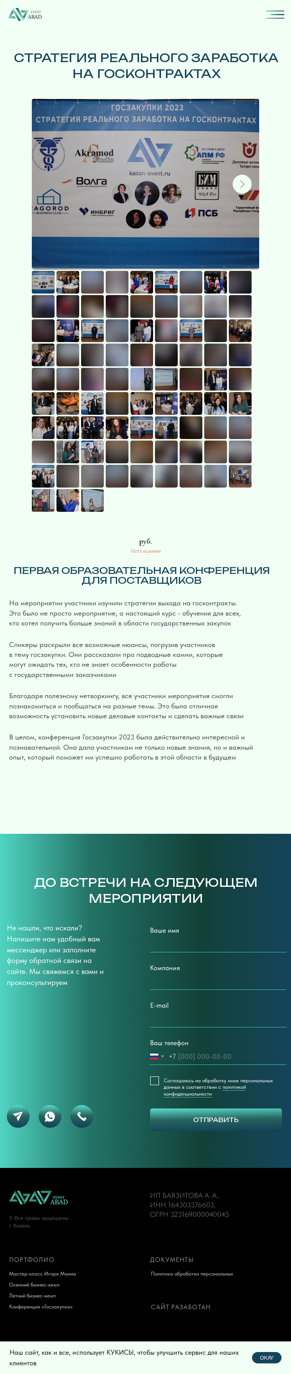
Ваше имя (164, 930)
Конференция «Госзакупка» (41, 1306)
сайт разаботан (181, 1307)
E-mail (159, 1005)
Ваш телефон (169, 1043)
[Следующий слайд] (242, 184)
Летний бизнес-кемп (32, 1295)
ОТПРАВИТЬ (216, 1120)
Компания (165, 968)
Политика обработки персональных (192, 1273)
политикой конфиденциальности (205, 1090)
